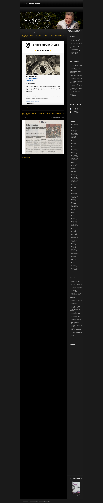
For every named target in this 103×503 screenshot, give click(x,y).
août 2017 (73, 171)
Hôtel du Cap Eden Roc (75, 312)
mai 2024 (72, 127)
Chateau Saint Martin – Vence (76, 287)
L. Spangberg (52, 9)
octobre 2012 (73, 224)
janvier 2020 (73, 149)
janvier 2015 (73, 191)
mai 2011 (72, 246)
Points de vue (73, 53)
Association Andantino (75, 42)
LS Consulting (31, 3)
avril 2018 (73, 161)
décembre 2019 (74, 150)
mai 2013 (72, 215)
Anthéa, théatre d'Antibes (75, 281)
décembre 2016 (74, 178)
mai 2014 (72, 202)
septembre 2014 (74, 196)
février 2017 (73, 175)
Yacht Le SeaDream (75, 336)
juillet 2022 (73, 136)
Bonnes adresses (74, 49)
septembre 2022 (74, 134)
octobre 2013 (73, 209)
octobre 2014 (73, 194)
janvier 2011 (73, 252)
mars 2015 (73, 189)
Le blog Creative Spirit (75, 322)
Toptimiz (72, 335)
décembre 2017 (74, 165)
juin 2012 (72, 228)
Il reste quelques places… (76, 84)
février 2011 (73, 250)
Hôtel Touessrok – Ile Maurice (76, 316)
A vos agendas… (74, 64)
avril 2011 (73, 247)
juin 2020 (72, 146)
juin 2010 (72, 262)
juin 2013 (72, 213)
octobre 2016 (73, 181)
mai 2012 (72, 230)
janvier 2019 (73, 155)
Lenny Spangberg (57, 117)
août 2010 (73, 259)
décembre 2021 (74, 137)
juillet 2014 (73, 199)
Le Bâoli (72, 320)
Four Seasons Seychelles (76, 293)
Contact (69, 9)
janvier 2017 (73, 177)
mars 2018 (73, 162)
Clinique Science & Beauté (76, 288)
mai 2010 (72, 263)
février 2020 (73, 147)
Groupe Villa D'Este (74, 299)
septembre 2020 (74, 144)
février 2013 (73, 219)
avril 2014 (73, 203)
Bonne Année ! (74, 97)
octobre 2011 (73, 238)
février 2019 (73, 153)
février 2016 (73, 184)
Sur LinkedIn (76, 112)
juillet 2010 (73, 260)
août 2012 (73, 227)
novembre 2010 (74, 255)
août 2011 (73, 241)
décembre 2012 (74, 221)
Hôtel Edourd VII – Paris (75, 313)
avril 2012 (73, 231)
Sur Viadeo (76, 111)
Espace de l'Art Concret (75, 291)
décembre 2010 (74, 253)
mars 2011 (73, 249)
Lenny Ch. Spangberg (34, 501)
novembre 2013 (74, 208)
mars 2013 (73, 218)
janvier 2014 (73, 205)
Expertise (33, 9)
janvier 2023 (73, 133)
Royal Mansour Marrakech (76, 334)
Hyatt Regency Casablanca (76, 319)
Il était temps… (74, 95)
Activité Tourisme (74, 40)
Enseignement (73, 52)
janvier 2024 (73, 128)
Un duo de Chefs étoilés (75, 68)
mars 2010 (73, 266)
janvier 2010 (73, 269)
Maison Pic (73, 323)
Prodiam (72, 328)
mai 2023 (72, 131)
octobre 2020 (73, 143)
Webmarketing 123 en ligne (44, 501)
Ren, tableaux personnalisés (76, 332)
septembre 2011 (74, 240)
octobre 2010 (73, 256)
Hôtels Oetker (73, 318)
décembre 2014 (74, 193)
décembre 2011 (74, 236)
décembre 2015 (74, 186)
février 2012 (73, 233)
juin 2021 (72, 140)
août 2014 (73, 197)
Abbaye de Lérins (74, 280)
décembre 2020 (74, 142)
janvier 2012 (73, 234)
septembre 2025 (74, 124)
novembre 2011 (74, 237)
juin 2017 (72, 172)
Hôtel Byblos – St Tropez (75, 306)
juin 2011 (72, 244)
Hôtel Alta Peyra (74, 303)
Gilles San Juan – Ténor (75, 294)
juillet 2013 (73, 212)
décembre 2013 (74, 206)
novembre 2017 (74, 167)
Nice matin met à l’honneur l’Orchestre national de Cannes (43, 114)
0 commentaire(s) (26, 107)
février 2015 (73, 190)
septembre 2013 (74, 211)
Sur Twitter (76, 108)
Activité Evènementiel (75, 39)
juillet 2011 (73, 243)
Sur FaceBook (76, 109)
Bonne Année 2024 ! (75, 74)
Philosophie (42, 9)
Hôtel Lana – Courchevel (75, 315)
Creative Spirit (73, 290)
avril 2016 (73, 183)
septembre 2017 (74, 169)
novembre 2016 (74, 180)
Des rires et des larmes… (76, 91)
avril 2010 (73, 265)
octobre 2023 (73, 130)
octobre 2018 (73, 159)
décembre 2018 (74, 156)
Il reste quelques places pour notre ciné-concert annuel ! (43, 36)
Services (25, 9)
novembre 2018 (74, 158)
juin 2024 (72, 125)
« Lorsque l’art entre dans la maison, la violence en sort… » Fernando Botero (76, 71)
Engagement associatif (75, 50)
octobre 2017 (73, 168)
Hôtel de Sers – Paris (75, 307)
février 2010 (73, 268)
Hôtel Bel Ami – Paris (75, 304)
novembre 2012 (74, 222)
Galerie (61, 9)
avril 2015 (73, 187)
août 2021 (73, 139)
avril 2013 (73, 216)
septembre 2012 (74, 225)
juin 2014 (72, 200)
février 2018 (73, 164)
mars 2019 (73, 152)
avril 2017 (73, 174)
